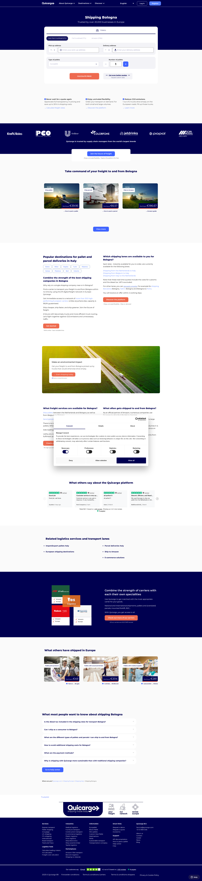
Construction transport (74, 832)
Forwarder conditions (70, 875)
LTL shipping (46, 834)
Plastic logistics (71, 836)
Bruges (77, 683)
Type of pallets (54, 59)
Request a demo (119, 827)
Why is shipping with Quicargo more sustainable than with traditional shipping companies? (85, 761)
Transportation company (98, 843)
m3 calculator (47, 853)
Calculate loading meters (51, 850)
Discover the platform (115, 300)
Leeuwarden (147, 683)
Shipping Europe (68, 781)
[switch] (89, 451)
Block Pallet (93, 830)
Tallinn (122, 289)
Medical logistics (72, 827)
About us (139, 833)
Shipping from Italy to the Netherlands (119, 276)
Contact (139, 836)
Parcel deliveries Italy (114, 546)
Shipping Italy (79, 781)
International (47, 838)
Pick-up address (55, 45)
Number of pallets (116, 59)
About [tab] (132, 426)
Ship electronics (71, 841)
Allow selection (101, 460)
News (138, 840)
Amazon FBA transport (74, 853)
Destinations (94, 836)
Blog (138, 842)
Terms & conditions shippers (123, 875)
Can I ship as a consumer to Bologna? (60, 730)
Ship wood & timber (73, 843)
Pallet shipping (47, 830)
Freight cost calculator (50, 855)
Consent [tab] (69, 426)
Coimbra (107, 683)
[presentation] (78, 50)
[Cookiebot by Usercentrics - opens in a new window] (137, 419)
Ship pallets (48, 413)
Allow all (131, 460)
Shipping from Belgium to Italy (116, 273)
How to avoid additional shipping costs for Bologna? (67, 745)
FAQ (114, 846)
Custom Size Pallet (96, 834)
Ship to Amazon (112, 552)
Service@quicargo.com (144, 827)
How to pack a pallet (120, 841)
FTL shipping (47, 836)
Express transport (48, 827)
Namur (70, 683)
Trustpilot (45, 797)
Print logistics (71, 838)
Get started (51, 326)
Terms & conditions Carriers (94, 875)
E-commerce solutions (114, 558)
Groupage (45, 832)
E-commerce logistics (74, 834)
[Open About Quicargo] (74, 3)
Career (138, 838)
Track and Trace (47, 843)
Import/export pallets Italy (57, 546)
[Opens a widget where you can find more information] (194, 877)
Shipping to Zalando (73, 857)
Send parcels (48, 419)
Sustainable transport (97, 841)
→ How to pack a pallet (70, 211)
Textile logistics (71, 845)
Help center (117, 844)
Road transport (47, 841)
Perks (91, 838)
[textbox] (53, 50)
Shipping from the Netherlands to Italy (119, 271)
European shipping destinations (60, 552)
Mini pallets (93, 832)
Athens (155, 683)
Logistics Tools (47, 847)
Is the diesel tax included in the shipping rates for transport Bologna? (75, 722)
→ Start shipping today (63, 374)
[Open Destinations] (91, 3)
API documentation (120, 839)
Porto (149, 289)
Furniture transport (73, 830)
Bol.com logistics (72, 855)
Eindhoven (115, 683)
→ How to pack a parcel (109, 211)
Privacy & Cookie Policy (149, 875)
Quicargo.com (57, 781)
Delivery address (109, 45)
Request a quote (119, 830)
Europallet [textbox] (54, 64)
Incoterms (116, 832)
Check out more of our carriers (121, 618)
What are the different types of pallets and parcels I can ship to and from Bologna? (81, 737)
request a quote (130, 286)
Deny (71, 460)
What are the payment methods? (59, 753)
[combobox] (53, 50)
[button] (101, 229)
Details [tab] (101, 426)
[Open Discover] (104, 3)
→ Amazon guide (151, 211)
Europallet (93, 827)
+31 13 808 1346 (141, 830)
